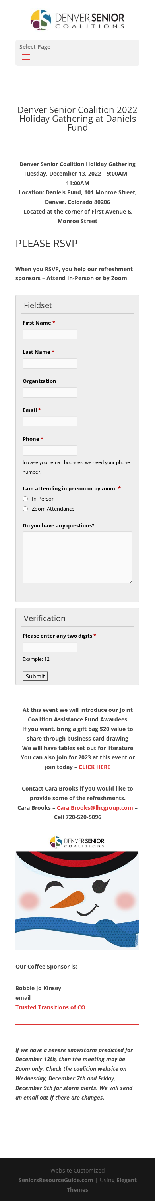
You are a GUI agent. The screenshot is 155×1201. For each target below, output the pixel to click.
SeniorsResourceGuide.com (56, 1180)
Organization (39, 380)
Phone (33, 438)
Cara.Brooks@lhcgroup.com (95, 807)
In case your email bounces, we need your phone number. (76, 467)
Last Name (38, 351)
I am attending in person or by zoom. (72, 488)
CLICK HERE (94, 767)
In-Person (43, 498)
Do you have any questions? (58, 525)
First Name (39, 322)
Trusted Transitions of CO (50, 1007)
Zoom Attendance (53, 508)
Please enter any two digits (59, 635)
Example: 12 (36, 659)
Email (32, 410)
